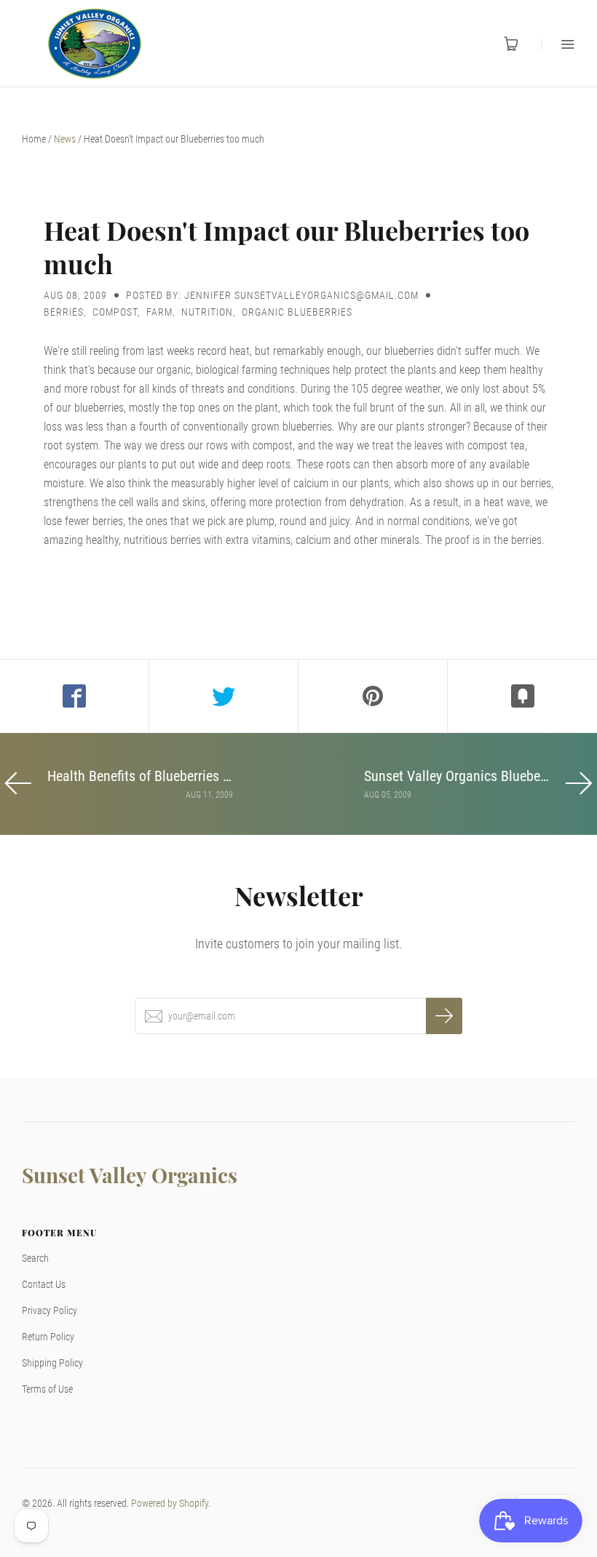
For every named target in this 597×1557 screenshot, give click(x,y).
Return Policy (48, 1336)
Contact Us (44, 1284)
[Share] (74, 696)
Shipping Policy (52, 1363)
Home (34, 139)
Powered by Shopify (169, 1503)
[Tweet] (223, 696)
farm (159, 312)
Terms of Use (47, 1389)
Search (35, 1258)
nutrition (207, 312)
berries (64, 312)
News (65, 139)
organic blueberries (297, 312)
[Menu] (558, 44)
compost (115, 312)
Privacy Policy (49, 1310)
